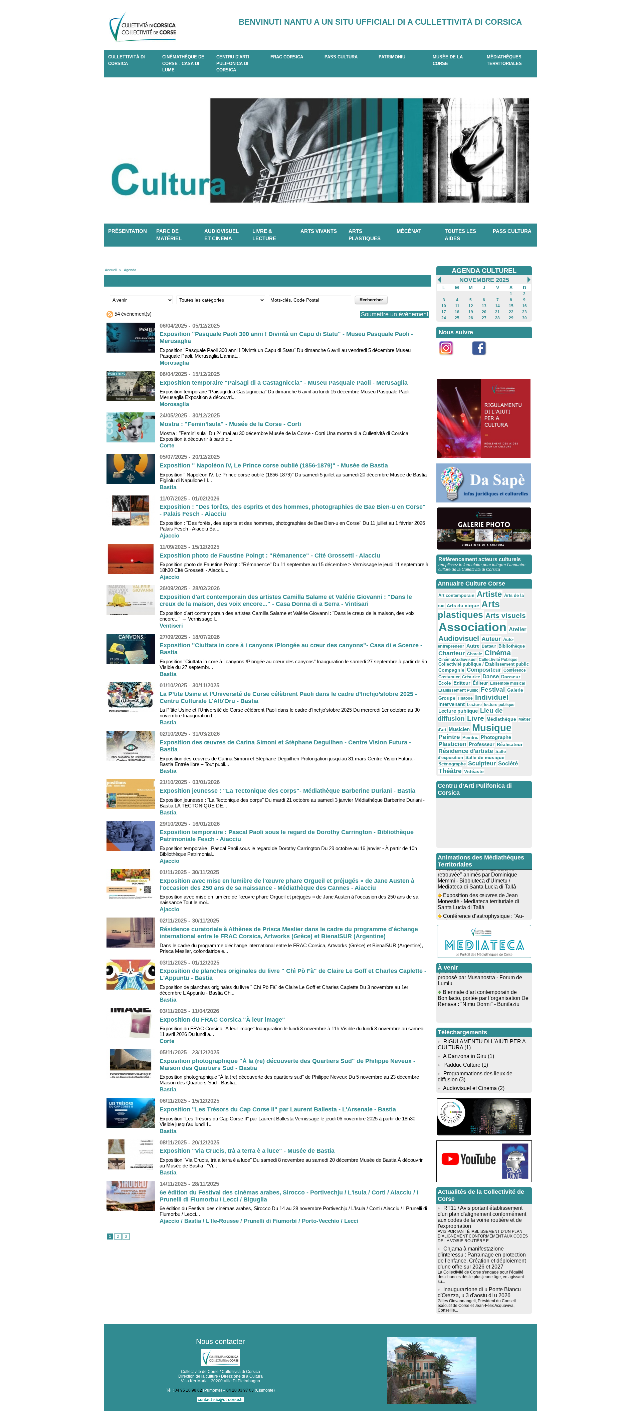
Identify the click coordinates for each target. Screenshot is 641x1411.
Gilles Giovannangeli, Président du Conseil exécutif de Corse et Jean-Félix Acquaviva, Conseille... (477, 1306)
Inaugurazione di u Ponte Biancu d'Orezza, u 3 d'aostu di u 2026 (479, 1292)
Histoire (465, 698)
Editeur (461, 683)
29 (511, 318)
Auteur (491, 639)
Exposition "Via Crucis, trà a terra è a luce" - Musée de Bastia (247, 1150)
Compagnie (451, 670)
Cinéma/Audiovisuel (457, 659)
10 (443, 306)
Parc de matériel (169, 235)
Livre (475, 718)
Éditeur (480, 683)
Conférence (514, 670)
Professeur (481, 744)
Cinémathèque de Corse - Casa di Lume (183, 63)
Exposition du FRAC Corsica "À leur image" (222, 1019)
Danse (490, 676)
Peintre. (470, 737)
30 (524, 318)
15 (511, 306)
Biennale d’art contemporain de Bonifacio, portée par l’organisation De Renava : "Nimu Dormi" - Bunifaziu (483, 987)
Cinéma (497, 653)
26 (470, 318)
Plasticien (452, 744)
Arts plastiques (365, 235)
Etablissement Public (458, 690)
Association (472, 627)
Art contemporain (456, 595)
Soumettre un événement (394, 314)
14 (497, 306)
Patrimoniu (392, 56)
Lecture (474, 704)
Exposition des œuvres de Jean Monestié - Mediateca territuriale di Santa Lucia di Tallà (478, 891)
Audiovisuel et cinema (221, 235)
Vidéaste (474, 771)
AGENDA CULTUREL (484, 270)
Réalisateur (509, 744)
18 (457, 312)
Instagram (450, 359)
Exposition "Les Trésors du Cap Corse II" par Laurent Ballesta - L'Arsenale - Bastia (278, 1109)
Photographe (496, 737)
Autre (472, 646)
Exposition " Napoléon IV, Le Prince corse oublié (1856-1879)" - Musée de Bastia (274, 465)
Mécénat (409, 231)
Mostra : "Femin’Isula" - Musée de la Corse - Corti (230, 424)
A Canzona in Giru (464, 1056)
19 (470, 312)
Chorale (474, 654)
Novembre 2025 (484, 280)
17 (443, 312)
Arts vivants (318, 231)
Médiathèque (501, 719)
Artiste (489, 594)
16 (524, 306)
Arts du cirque (463, 605)
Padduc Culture (461, 1065)
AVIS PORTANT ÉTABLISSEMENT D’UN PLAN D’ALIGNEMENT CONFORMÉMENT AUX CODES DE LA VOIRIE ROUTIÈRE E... (483, 1236)
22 (511, 312)
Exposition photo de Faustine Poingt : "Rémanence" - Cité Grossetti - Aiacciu (270, 555)
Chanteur (451, 653)
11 (457, 306)
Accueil (111, 270)
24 (443, 318)
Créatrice (471, 677)
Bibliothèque (511, 646)
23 (524, 312)
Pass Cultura (341, 56)
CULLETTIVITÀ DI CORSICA (126, 60)
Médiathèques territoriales (504, 60)
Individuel (491, 697)
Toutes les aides (460, 235)
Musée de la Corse (448, 60)
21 (497, 312)
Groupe (446, 698)
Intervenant (451, 704)
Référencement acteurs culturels (479, 559)
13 (484, 306)
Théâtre (450, 770)
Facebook (483, 359)
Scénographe (452, 764)
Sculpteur (482, 763)
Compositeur (484, 670)
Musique (491, 727)
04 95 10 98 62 (188, 1390)
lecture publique (499, 704)
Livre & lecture (264, 235)
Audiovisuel (458, 638)
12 (470, 306)
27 (484, 318)
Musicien (459, 729)
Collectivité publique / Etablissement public (483, 664)
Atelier (517, 629)
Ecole (444, 683)
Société (508, 763)
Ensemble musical (507, 683)
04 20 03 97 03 (240, 1390)
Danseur (510, 676)
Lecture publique (458, 711)
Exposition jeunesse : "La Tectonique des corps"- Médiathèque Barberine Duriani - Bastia (287, 790)
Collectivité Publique (498, 659)
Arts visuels (505, 615)
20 (484, 312)
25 (457, 318)
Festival (493, 689)
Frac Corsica (286, 56)
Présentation (127, 231)
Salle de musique (484, 757)
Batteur (489, 646)
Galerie (515, 690)
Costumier (449, 677)
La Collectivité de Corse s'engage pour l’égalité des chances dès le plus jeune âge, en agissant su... (481, 1277)
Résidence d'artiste (465, 751)
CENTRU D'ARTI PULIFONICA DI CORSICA (232, 63)
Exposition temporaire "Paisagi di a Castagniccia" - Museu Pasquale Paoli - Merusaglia (284, 382)
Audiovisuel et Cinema (470, 1088)
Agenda (130, 270)
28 (497, 318)
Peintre (449, 736)
